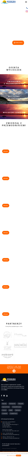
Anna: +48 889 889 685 (8, 433)
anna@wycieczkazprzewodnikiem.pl (11, 434)
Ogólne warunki (6, 451)
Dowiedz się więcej (12, 455)
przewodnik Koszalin (16, 407)
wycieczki (4, 403)
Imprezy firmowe (5, 407)
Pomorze (4, 410)
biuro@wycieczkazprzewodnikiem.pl (11, 438)
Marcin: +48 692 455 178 (8, 437)
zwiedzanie (17, 410)
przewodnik (4, 413)
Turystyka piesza (13, 413)
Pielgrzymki (20, 403)
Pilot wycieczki (12, 403)
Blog (16, 451)
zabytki (10, 410)
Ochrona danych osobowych (9, 448)
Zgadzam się (18, 455)
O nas (12, 451)
